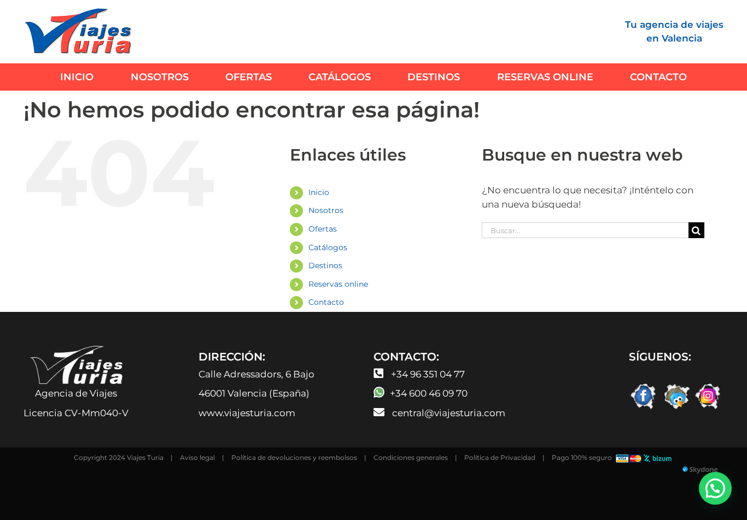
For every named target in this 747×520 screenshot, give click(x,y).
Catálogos (327, 247)
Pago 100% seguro (583, 457)
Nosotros (325, 210)
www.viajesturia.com (247, 412)
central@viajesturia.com (448, 412)
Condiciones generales (411, 457)
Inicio (318, 192)
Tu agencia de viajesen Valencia (674, 31)
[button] (715, 488)
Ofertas (322, 229)
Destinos (325, 265)
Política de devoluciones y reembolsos (294, 457)
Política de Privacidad (499, 457)
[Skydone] (373, 471)
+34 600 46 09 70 (429, 393)
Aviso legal (197, 457)
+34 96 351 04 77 (428, 374)
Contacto (326, 302)
